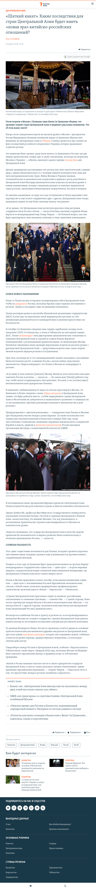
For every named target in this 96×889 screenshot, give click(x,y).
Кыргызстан (11, 873)
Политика (69, 760)
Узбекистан (54, 873)
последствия (71, 160)
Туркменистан (55, 868)
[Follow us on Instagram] (14, 807)
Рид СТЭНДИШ (12, 39)
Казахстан (26, 760)
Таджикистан (12, 877)
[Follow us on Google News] (37, 807)
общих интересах (52, 393)
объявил (46, 141)
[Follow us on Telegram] (25, 807)
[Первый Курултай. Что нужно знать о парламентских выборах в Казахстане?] (57, 763)
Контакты (10, 829)
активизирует (26, 336)
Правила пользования (59, 829)
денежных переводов (34, 635)
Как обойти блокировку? (60, 824)
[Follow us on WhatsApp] (31, 807)
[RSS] (42, 807)
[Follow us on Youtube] (8, 807)
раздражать (21, 304)
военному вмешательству (49, 425)
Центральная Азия (15, 11)
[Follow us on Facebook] (19, 807)
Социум (52, 844)
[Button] (84, 49)
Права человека (56, 848)
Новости (9, 844)
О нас (8, 824)
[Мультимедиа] (30, 886)
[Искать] (65, 886)
